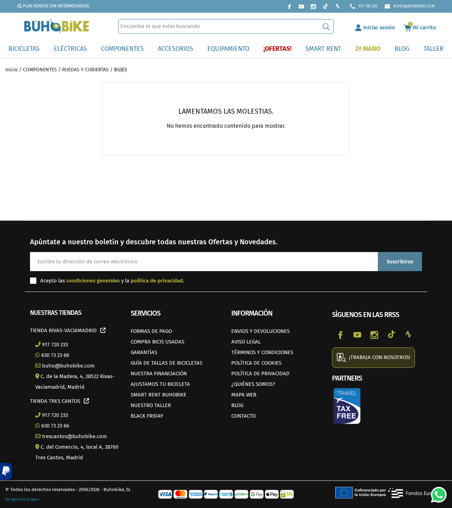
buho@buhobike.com (409, 6)
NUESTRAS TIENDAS (55, 313)
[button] (6, 471)
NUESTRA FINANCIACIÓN (159, 373)
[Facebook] (289, 6)
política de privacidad (157, 280)
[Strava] (337, 6)
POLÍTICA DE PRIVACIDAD (260, 373)
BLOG (237, 405)
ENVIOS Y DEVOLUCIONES (260, 331)
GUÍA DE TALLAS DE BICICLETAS (166, 363)
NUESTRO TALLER (151, 405)
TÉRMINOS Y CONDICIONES (262, 352)
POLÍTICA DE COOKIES (256, 363)
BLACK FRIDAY (147, 416)
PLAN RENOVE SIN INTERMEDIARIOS (55, 6)
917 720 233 (363, 6)
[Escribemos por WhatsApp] (436, 492)
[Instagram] (313, 6)
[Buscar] (326, 26)
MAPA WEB (243, 395)
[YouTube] (301, 6)
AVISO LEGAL (246, 342)
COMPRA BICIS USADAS (157, 342)
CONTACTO (243, 416)
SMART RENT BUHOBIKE (158, 395)
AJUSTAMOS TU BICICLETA (160, 384)
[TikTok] (325, 6)
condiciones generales (93, 280)
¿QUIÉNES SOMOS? (253, 384)
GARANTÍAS (144, 352)
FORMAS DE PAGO (151, 331)
